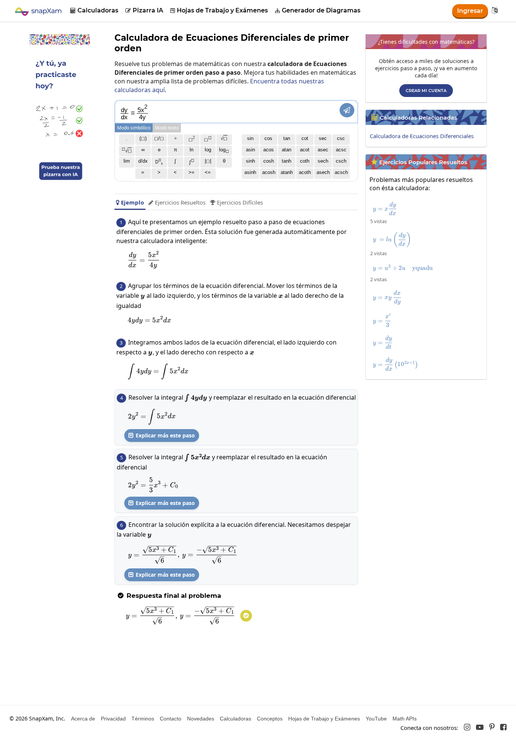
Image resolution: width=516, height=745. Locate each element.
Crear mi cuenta (426, 90)
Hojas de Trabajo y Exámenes (219, 10)
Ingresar (470, 10)
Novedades (200, 719)
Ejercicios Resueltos (176, 202)
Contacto (170, 719)
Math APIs (404, 719)
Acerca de (83, 719)
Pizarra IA (144, 10)
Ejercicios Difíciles (236, 202)
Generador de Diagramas (317, 10)
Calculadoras (94, 10)
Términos (142, 719)
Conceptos (270, 719)
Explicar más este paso (161, 435)
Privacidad (113, 719)
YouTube (376, 719)
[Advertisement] (428, 436)
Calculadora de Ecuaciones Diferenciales (422, 136)
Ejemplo (130, 202)
